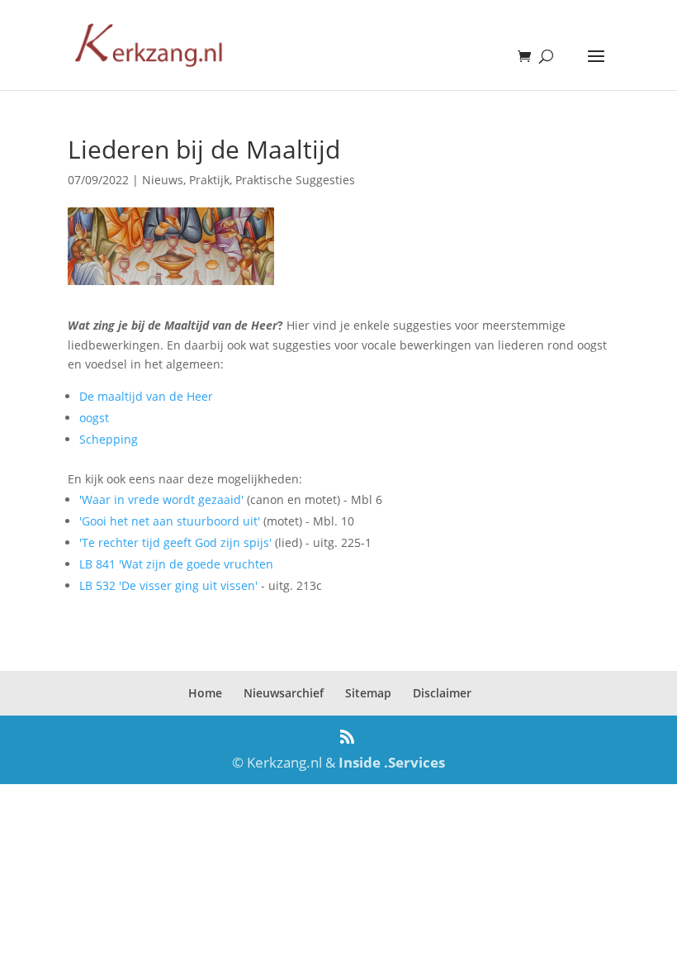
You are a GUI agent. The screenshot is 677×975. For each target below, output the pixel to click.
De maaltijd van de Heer (146, 396)
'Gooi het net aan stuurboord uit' (169, 521)
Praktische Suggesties (295, 180)
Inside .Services (391, 762)
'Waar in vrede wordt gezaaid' (161, 499)
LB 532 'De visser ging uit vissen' (168, 585)
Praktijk (209, 180)
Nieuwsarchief (284, 693)
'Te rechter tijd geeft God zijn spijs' (175, 542)
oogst (94, 418)
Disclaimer (442, 693)
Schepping (108, 439)
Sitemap (368, 693)
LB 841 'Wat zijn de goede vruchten (176, 564)
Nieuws (162, 180)
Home (205, 693)
